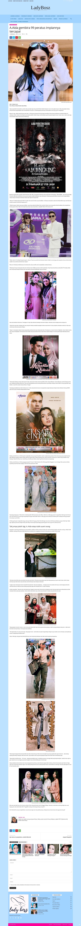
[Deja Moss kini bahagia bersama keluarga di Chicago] (66, 849)
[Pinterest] (16, 37)
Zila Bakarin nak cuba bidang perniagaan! (52, 855)
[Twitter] (66, 1)
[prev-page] (69, 842)
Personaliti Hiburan (26, 16)
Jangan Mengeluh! (67, 837)
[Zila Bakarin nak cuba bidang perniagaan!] (53, 849)
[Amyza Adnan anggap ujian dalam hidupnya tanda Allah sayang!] (28, 849)
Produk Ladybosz (63, 18)
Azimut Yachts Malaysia (17, 0)
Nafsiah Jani (13, 34)
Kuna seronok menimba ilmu (15, 854)
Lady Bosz (10, 0)
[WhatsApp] (19, 37)
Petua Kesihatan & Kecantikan (44, 18)
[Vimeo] (68, 1)
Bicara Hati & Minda (30, 18)
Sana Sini (20, 18)
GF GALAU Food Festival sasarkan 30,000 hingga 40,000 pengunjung (44, 899)
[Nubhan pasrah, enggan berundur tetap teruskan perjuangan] (34, 911)
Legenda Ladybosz (15, 16)
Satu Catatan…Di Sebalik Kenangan (19, 21)
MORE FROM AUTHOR (22, 842)
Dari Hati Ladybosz (38, 16)
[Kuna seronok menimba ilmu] (15, 849)
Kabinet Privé (25, 0)
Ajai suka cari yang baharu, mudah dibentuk (20, 837)
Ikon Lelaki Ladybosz (50, 16)
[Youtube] (72, 1)
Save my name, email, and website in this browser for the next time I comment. (25, 884)
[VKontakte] (70, 1)
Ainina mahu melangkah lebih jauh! (39, 855)
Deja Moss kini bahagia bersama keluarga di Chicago (66, 855)
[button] (71, 18)
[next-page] (71, 842)
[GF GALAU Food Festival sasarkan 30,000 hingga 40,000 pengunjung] (34, 899)
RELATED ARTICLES (14, 842)
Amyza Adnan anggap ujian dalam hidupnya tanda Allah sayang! (27, 855)
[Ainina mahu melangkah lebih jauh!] (40, 849)
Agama (55, 18)
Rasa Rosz (31, 0)
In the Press (13, 18)
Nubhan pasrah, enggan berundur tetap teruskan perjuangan (43, 911)
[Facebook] (64, 1)
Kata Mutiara (60, 16)
